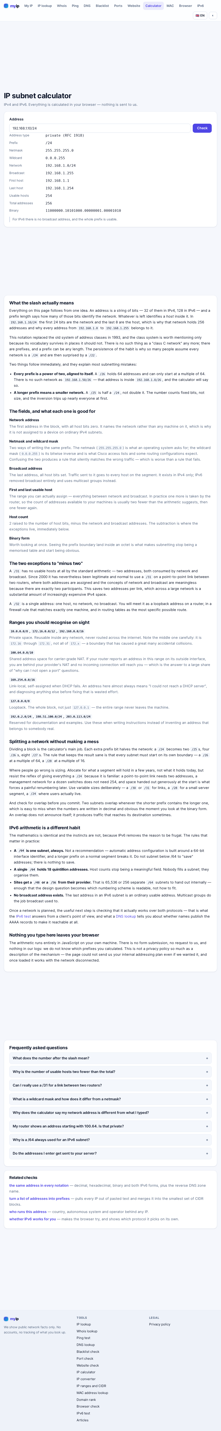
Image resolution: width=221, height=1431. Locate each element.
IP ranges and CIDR (91, 1386)
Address (16, 119)
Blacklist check (88, 1352)
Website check (88, 1365)
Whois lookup (87, 1331)
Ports (118, 6)
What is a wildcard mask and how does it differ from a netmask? (67, 1099)
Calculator (153, 6)
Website (134, 6)
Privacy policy (159, 1324)
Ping (75, 6)
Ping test (83, 1338)
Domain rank (86, 1400)
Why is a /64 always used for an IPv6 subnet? (51, 1140)
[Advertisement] (110, 57)
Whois (62, 6)
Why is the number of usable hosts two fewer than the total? (64, 1071)
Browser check (88, 1406)
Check (202, 128)
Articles (82, 1420)
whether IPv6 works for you (32, 1219)
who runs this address (28, 1212)
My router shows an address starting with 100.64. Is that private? (68, 1126)
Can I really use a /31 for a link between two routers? (57, 1085)
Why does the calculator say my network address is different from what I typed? (81, 1112)
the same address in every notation (39, 1185)
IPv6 (200, 6)
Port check (85, 1358)
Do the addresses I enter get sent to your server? (55, 1153)
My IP (28, 6)
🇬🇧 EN (200, 15)
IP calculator (86, 1372)
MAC (170, 6)
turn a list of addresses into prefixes (39, 1198)
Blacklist (102, 6)
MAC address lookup (92, 1393)
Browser (185, 6)
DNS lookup (126, 916)
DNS (87, 6)
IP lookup (45, 6)
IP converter (86, 1379)
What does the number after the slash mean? (51, 1058)
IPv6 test (23, 916)
